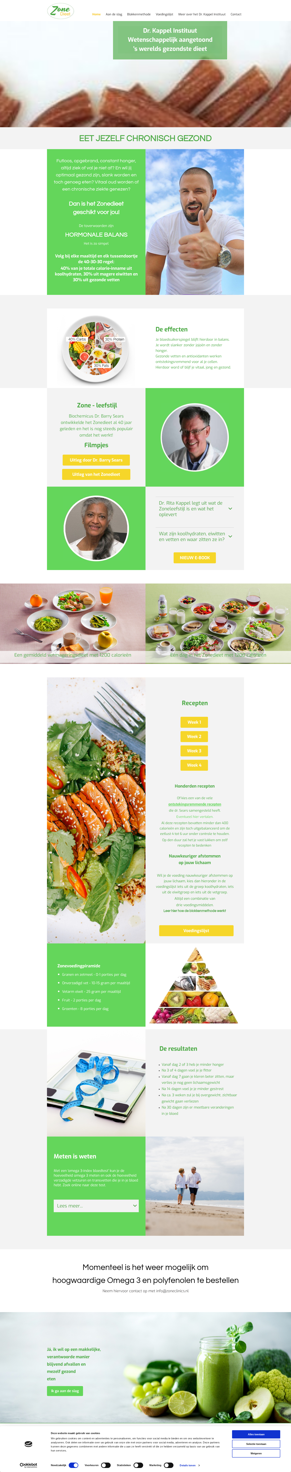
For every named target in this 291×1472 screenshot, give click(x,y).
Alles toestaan (256, 1434)
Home (96, 14)
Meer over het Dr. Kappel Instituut (202, 14)
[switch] (106, 1465)
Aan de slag (114, 14)
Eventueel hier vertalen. (194, 817)
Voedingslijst (164, 14)
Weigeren (256, 1453)
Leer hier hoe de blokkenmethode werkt (195, 911)
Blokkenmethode (139, 14)
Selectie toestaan (256, 1444)
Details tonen (187, 1465)
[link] (230, 509)
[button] (96, 460)
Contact (236, 14)
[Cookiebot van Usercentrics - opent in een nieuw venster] (28, 1465)
